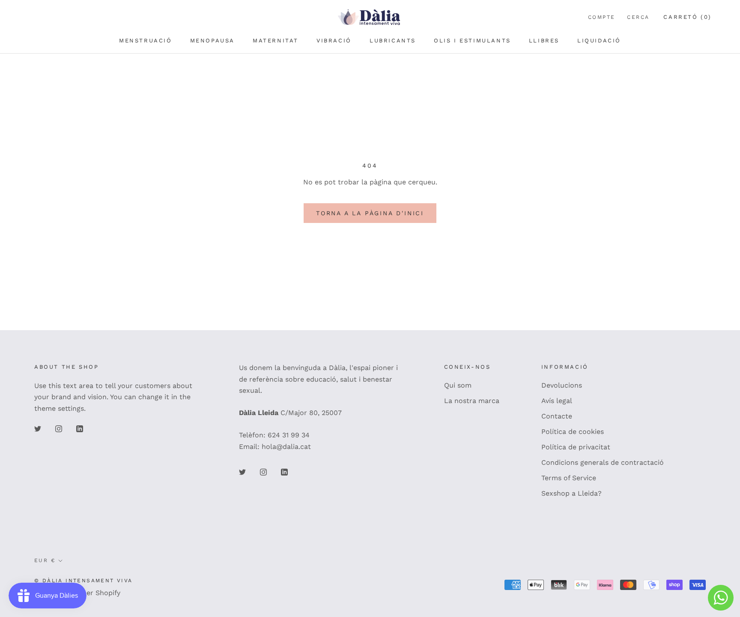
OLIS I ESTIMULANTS (472, 40)
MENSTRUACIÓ (145, 40)
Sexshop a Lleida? (571, 493)
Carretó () (687, 17)
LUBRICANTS (393, 40)
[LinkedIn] (79, 428)
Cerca (638, 17)
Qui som (457, 385)
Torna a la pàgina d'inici (370, 213)
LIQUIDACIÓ (599, 40)
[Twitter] (37, 428)
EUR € (44, 560)
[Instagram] (58, 428)
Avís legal (556, 401)
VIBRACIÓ (334, 40)
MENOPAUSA (212, 40)
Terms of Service (568, 478)
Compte (601, 17)
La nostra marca (471, 401)
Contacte (556, 416)
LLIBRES (544, 40)
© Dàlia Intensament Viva (83, 581)
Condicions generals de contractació (602, 462)
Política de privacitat (575, 447)
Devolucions (561, 385)
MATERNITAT (275, 40)
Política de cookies (572, 431)
